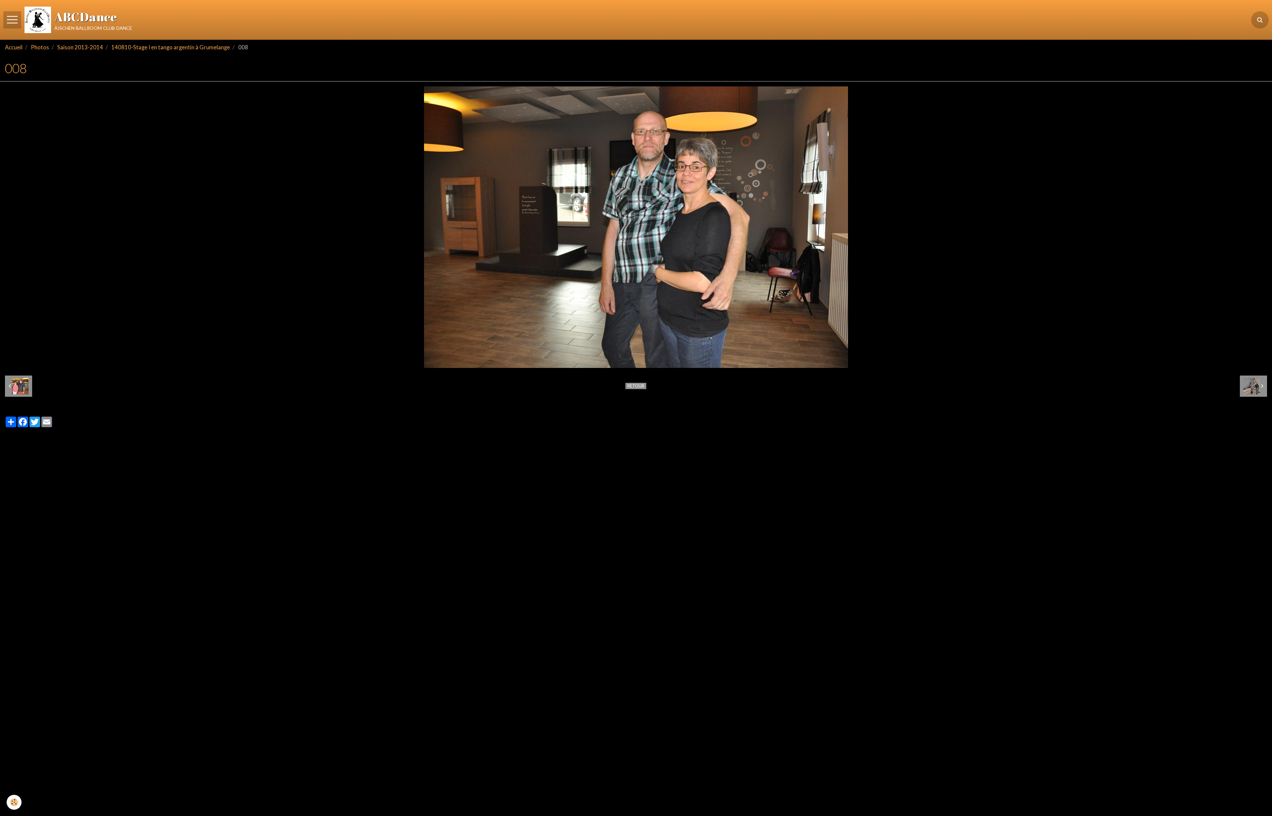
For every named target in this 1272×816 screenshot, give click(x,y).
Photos (40, 47)
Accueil (14, 47)
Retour (635, 385)
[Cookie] (14, 802)
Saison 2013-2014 (80, 47)
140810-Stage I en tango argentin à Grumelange (170, 47)
